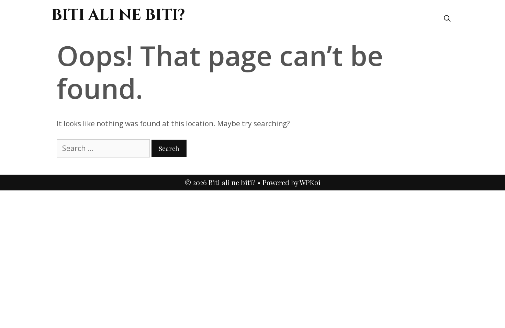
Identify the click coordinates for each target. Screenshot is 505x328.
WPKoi (310, 182)
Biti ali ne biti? (118, 15)
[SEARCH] (447, 18)
